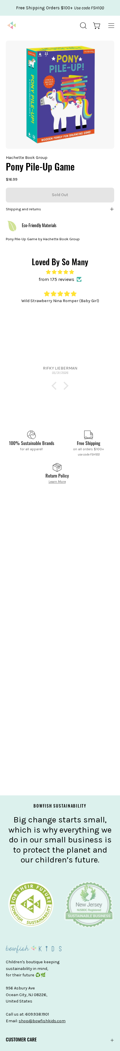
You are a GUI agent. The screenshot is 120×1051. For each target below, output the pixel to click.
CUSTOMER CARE (21, 1040)
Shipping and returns (23, 209)
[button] (83, 25)
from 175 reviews (56, 279)
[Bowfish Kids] (11, 25)
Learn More (57, 482)
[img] (60, 272)
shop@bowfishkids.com (42, 1020)
